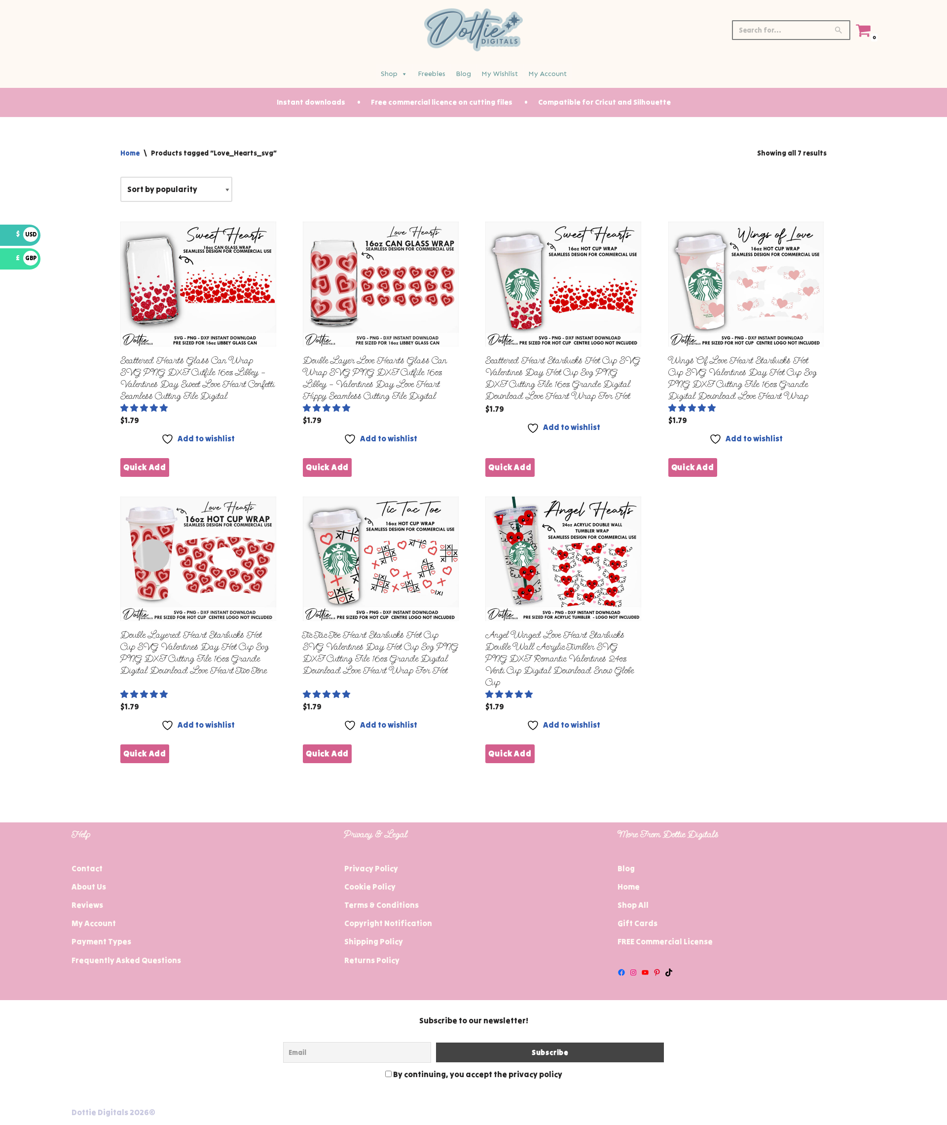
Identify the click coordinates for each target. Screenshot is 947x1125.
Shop (389, 74)
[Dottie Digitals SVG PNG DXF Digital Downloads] (473, 29)
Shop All (633, 905)
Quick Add (144, 467)
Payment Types (101, 941)
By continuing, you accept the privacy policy (477, 1074)
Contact (87, 868)
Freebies (431, 74)
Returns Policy (372, 960)
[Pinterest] (657, 972)
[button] (144, 408)
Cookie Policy (370, 887)
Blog (463, 74)
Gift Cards (637, 923)
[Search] (839, 30)
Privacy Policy (371, 868)
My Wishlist (499, 74)
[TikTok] (669, 972)
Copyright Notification (388, 923)
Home (130, 153)
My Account (547, 74)
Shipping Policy (373, 941)
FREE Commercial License (665, 941)
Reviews (87, 905)
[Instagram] (633, 972)
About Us (89, 887)
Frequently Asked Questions (126, 960)
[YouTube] (645, 972)
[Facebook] (621, 972)
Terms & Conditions (381, 905)
